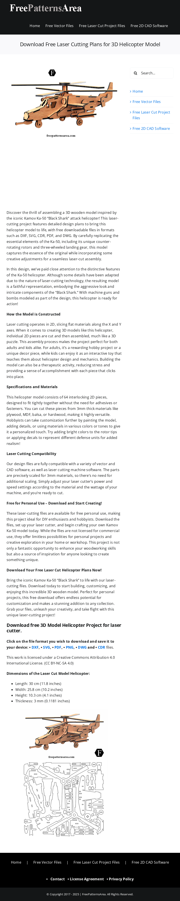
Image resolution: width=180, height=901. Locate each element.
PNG (70, 647)
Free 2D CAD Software (151, 128)
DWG (82, 647)
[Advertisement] (64, 177)
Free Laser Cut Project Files (97, 862)
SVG (46, 647)
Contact (57, 879)
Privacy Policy (121, 879)
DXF (35, 647)
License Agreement (87, 879)
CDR (101, 647)
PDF (57, 647)
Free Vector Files (147, 101)
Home (138, 91)
